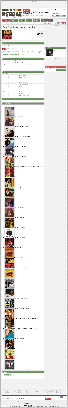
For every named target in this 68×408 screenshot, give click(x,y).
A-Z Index (48, 394)
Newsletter (58, 392)
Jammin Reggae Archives (17, 406)
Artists (22, 20)
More (43, 20)
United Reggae (8, 396)
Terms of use (4, 398)
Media (29, 20)
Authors (6, 394)
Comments (48, 392)
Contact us (12, 398)
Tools (50, 20)
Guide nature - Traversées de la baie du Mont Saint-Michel (41, 406)
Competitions (49, 391)
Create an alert (7, 374)
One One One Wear (55, 406)
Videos (27, 390)
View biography (56, 53)
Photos (27, 391)
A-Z (23, 398)
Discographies (13, 23)
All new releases (61, 70)
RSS (57, 391)
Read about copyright (39, 396)
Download (7, 392)
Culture (36, 20)
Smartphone (59, 390)
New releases (18, 390)
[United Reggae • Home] (12, 16)
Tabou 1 (4, 101)
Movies (37, 391)
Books (37, 390)
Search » (63, 23)
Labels (16, 394)
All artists (17, 391)
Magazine (14, 20)
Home (5, 20)
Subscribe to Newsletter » (59, 15)
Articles (6, 391)
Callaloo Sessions (50, 390)
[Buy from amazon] (38, 34)
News (6, 390)
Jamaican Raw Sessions (26, 406)
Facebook (58, 394)
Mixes (27, 394)
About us (8, 398)
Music (27, 392)
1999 (18, 23)
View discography (56, 55)
